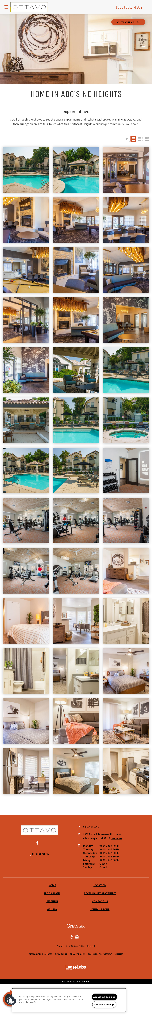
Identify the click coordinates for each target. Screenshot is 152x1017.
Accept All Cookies (104, 996)
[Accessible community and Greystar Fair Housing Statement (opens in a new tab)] (72, 937)
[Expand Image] (26, 170)
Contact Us (100, 901)
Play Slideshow (127, 139)
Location (100, 885)
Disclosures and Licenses (76, 981)
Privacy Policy (77, 954)
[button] (39, 844)
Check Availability (128, 22)
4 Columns (140, 139)
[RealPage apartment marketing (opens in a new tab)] (76, 968)
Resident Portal (40, 854)
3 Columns (133, 139)
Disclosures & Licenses (40, 954)
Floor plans (52, 893)
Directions (116, 838)
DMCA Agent (61, 954)
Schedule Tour (100, 909)
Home (52, 885)
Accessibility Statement (100, 893)
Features (52, 901)
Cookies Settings (104, 1004)
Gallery (52, 909)
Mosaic (147, 139)
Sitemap (119, 954)
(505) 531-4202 (129, 7)
